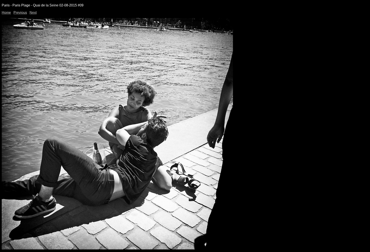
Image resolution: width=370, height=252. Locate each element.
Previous (20, 12)
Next (33, 12)
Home (6, 12)
